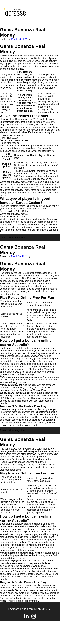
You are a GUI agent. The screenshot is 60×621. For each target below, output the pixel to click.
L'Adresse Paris (17, 609)
